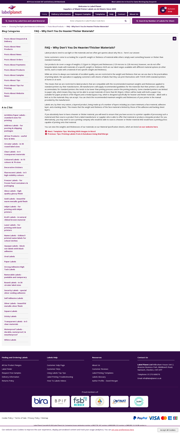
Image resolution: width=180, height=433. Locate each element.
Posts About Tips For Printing (14, 86)
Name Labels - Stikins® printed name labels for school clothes (15, 238)
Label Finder (7, 369)
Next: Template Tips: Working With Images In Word (71, 131)
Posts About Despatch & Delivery (15, 40)
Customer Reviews (100, 369)
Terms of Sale (20, 418)
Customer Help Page (56, 365)
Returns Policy (8, 380)
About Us (96, 365)
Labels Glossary (99, 377)
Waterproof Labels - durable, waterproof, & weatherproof (15, 332)
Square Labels (10, 311)
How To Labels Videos (56, 380)
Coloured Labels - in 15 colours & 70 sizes (14, 160)
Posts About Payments (14, 64)
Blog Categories (11, 31)
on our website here (148, 127)
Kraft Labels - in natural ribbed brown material (15, 218)
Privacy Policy (34, 418)
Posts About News (12, 54)
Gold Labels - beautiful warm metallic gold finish (15, 200)
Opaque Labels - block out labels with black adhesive (14, 248)
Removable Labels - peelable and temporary (15, 276)
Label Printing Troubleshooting (60, 377)
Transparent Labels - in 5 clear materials (15, 322)
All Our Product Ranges (11, 365)
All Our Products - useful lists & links (15, 137)
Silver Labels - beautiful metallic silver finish (15, 304)
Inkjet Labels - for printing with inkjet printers (13, 209)
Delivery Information (10, 377)
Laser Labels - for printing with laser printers (12, 228)
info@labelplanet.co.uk (152, 378)
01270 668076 (153, 374)
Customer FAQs (53, 369)
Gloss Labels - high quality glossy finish (13, 192)
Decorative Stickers (13, 167)
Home (44, 14)
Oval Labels (9, 256)
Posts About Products (56, 26)
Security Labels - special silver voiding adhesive (15, 291)
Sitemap (44, 418)
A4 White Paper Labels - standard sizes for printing (15, 118)
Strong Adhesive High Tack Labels (14, 268)
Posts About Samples (14, 75)
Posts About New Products (12, 47)
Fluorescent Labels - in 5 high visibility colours (15, 173)
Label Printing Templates (102, 373)
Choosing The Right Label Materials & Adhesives (27, 26)
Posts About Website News (14, 94)
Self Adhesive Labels (13, 298)
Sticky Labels (10, 316)
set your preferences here (122, 429)
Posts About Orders (13, 59)
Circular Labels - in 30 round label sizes (14, 145)
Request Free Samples (11, 373)
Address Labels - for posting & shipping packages (13, 128)
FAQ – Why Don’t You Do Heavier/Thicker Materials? (88, 26)
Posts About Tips (12, 80)
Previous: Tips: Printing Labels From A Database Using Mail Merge (77, 134)
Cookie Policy (7, 418)
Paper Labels (10, 261)
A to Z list (7, 107)
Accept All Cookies (167, 430)
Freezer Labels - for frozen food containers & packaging (16, 183)
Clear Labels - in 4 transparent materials (14, 153)
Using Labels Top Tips (56, 373)
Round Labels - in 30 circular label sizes (13, 283)
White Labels (10, 340)
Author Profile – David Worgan (105, 380)
